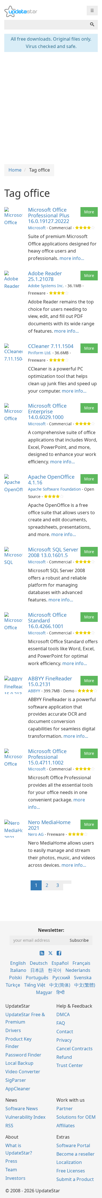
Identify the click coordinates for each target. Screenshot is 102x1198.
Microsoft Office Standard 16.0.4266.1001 (47, 620)
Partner (64, 1108)
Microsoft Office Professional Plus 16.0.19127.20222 (48, 215)
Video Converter (22, 1071)
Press (11, 1161)
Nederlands (77, 970)
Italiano (18, 970)
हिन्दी (60, 992)
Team (11, 1169)
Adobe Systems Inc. (46, 285)
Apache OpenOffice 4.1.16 (51, 479)
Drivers (13, 1030)
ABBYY (34, 690)
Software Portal (73, 1145)
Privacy (64, 1040)
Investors (15, 1178)
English (18, 963)
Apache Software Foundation (54, 489)
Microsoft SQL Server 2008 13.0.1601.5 (53, 552)
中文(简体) (59, 985)
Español (60, 963)
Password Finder (23, 1055)
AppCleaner (17, 1089)
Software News (21, 1108)
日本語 (37, 970)
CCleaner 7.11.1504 (50, 346)
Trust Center (69, 1065)
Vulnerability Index (25, 1117)
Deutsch (39, 963)
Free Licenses (70, 1171)
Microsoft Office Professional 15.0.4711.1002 (47, 757)
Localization (69, 1162)
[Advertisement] (51, 107)
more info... (72, 258)
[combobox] (45, 25)
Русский (61, 977)
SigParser (15, 1080)
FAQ (60, 1023)
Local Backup (19, 1063)
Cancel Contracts (74, 1048)
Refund (64, 1057)
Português (37, 977)
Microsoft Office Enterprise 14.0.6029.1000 (47, 411)
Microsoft (37, 227)
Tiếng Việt (34, 985)
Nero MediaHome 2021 (49, 825)
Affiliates (65, 1125)
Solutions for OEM (76, 1117)
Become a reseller (75, 1154)
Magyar (44, 992)
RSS (9, 1125)
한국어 (54, 970)
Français (81, 963)
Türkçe (13, 985)
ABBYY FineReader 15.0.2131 (50, 681)
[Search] (92, 25)
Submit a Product (75, 1179)
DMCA (63, 1014)
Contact (64, 1031)
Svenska (83, 977)
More (89, 211)
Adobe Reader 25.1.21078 (45, 276)
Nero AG (36, 834)
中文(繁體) (84, 985)
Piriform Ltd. (39, 352)
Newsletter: (51, 930)
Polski (15, 977)
